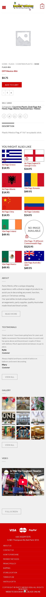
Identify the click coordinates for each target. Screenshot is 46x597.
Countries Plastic (24, 64)
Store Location (10, 573)
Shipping (6, 568)
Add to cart (12, 85)
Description (8, 126)
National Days (26, 109)
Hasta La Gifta (9, 582)
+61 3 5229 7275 (23, 536)
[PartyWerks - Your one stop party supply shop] (23, 6)
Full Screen (11, 511)
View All (9, 377)
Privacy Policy (9, 564)
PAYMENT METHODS (11, 559)
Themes (36, 109)
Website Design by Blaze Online (23, 592)
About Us (7, 546)
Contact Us (8, 550)
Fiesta (4, 109)
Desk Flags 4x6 (34, 107)
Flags (11, 64)
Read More (11, 314)
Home (4, 64)
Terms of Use (8, 577)
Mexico (16, 109)
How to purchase (11, 555)
